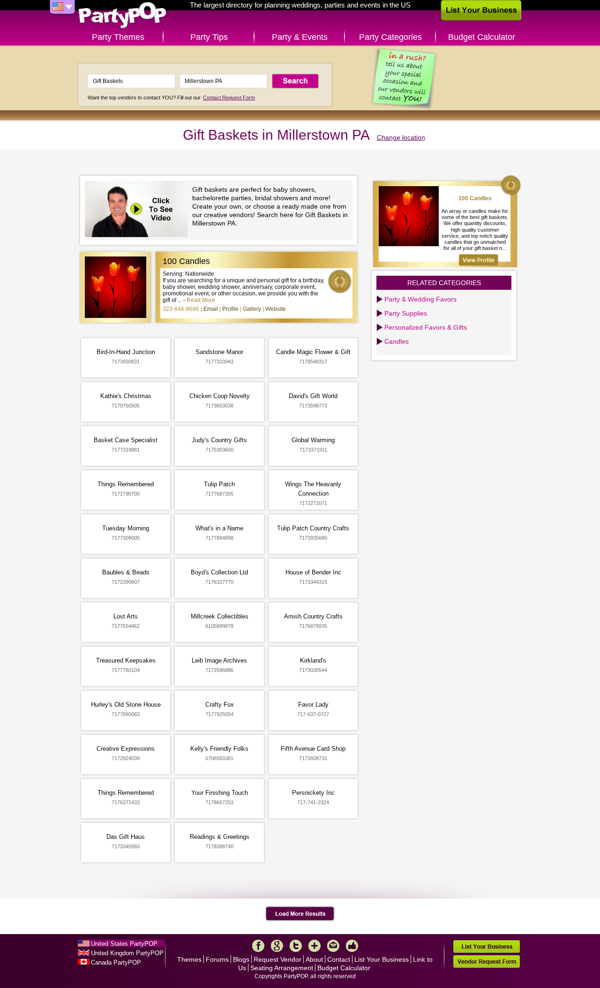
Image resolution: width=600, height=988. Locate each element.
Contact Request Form (229, 97)
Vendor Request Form (486, 961)
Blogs (241, 959)
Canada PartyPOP (116, 962)
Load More (300, 914)
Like (352, 946)
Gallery (252, 309)
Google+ (277, 946)
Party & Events (300, 37)
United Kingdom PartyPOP (127, 953)
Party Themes (118, 37)
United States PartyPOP (124, 943)
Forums (217, 959)
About (314, 959)
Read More (201, 300)
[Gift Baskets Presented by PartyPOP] (138, 210)
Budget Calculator (481, 37)
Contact (338, 959)
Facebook (258, 946)
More (314, 946)
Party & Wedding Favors (420, 299)
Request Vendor (277, 959)
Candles (396, 341)
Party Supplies (405, 313)
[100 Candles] (478, 260)
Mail (333, 946)
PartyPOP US (122, 16)
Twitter (296, 946)
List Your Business (381, 959)
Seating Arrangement (281, 968)
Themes (189, 959)
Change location (401, 137)
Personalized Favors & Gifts (425, 327)
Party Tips (209, 37)
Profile (230, 309)
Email (210, 309)
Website (275, 309)
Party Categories (390, 37)
